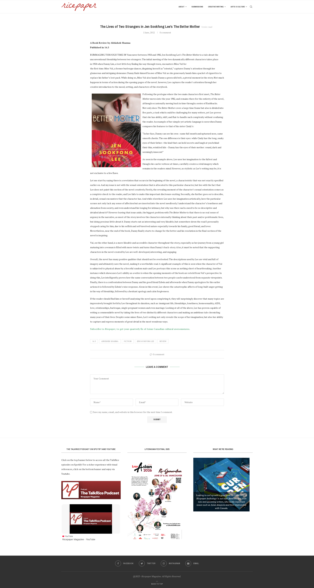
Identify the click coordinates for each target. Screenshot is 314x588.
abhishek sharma (109, 341)
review (163, 341)
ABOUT (181, 6)
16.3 (94, 341)
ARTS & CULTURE (238, 6)
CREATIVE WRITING (216, 6)
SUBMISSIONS (197, 6)
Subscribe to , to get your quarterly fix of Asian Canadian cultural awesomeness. (140, 328)
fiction (127, 341)
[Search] (251, 6)
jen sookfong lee (145, 341)
